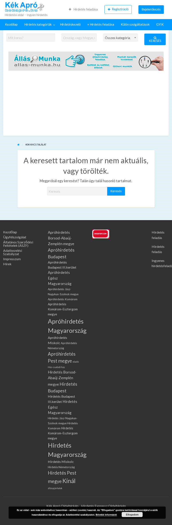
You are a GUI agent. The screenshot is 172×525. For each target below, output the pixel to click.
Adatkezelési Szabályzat (12, 252)
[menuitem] (83, 9)
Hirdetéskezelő (70, 24)
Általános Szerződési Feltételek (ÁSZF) (18, 243)
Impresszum (12, 259)
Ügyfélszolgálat (14, 237)
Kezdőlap (11, 24)
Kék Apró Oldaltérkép (62, 506)
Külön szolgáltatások (135, 24)
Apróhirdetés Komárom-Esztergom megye (63, 309)
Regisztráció (120, 9)
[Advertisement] (86, 104)
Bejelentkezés (151, 9)
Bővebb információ (106, 514)
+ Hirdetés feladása (100, 24)
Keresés (155, 41)
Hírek (7, 264)
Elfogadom (132, 514)
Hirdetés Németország (61, 467)
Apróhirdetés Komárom (62, 299)
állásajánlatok (55, 488)
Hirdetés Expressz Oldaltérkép (103, 506)
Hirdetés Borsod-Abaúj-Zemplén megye (62, 378)
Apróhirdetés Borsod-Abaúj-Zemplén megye (61, 238)
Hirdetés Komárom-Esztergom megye (63, 433)
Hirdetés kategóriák (38, 24)
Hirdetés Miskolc (61, 462)
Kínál (69, 480)
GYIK (160, 24)
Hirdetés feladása (85, 9)
